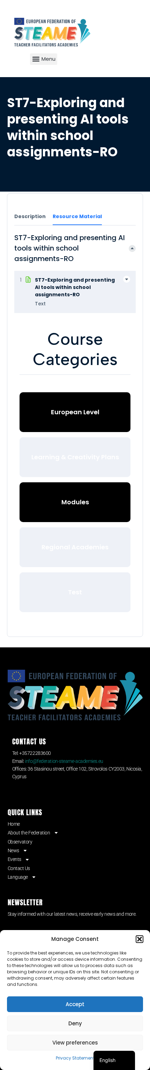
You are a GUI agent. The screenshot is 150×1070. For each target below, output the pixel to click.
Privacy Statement (75, 1058)
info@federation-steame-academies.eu (64, 761)
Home (14, 824)
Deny (75, 1023)
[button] (139, 939)
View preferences (75, 1042)
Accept (75, 1004)
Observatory (20, 842)
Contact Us (19, 868)
